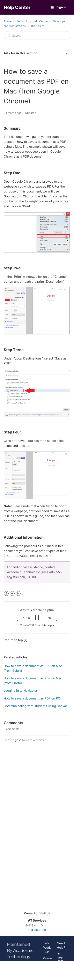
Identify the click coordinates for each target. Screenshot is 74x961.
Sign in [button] (61, 7)
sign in (17, 740)
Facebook (6, 593)
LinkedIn (18, 593)
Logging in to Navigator (20, 691)
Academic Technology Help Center (26, 21)
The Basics (37, 26)
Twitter (12, 593)
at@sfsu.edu (37, 930)
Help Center (17, 7)
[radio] (26, 618)
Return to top (13, 640)
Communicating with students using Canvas (35, 706)
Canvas (47, 958)
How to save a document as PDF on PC (32, 698)
